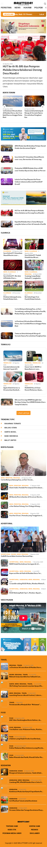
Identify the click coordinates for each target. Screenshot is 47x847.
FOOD (11, 718)
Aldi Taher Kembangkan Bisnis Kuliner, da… (25, 720)
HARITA (11, 684)
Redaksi (34, 829)
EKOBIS (13, 554)
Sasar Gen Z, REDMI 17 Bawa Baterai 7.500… (33, 368)
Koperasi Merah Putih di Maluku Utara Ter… (25, 573)
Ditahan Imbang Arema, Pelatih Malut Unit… (12, 298)
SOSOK (20, 771)
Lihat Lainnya (23, 412)
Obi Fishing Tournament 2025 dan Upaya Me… (26, 686)
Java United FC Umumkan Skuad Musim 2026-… (12, 254)
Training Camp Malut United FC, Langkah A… (33, 277)
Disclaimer (35, 833)
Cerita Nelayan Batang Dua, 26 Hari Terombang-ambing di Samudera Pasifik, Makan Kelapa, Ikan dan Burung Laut (30, 311)
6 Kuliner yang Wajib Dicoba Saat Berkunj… (25, 739)
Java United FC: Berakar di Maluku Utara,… (12, 277)
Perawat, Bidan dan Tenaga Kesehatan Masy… (26, 810)
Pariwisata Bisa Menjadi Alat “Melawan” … (25, 704)
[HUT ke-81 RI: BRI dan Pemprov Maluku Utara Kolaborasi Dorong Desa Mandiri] (23, 48)
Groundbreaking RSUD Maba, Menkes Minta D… (27, 583)
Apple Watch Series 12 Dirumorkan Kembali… (11, 389)
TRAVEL (19, 665)
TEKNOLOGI (7, 363)
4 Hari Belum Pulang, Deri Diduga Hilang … (25, 506)
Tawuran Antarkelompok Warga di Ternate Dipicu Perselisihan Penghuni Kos (33, 114)
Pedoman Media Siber (12, 833)
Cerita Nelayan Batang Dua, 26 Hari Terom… (17, 480)
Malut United (10, 440)
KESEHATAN (24, 579)
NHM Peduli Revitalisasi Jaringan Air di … (24, 564)
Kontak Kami (34, 826)
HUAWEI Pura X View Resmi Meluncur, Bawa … (34, 389)
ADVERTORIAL (5, 554)
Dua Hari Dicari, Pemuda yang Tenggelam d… (26, 515)
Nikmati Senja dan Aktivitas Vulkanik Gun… (25, 677)
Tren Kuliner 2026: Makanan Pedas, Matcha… (26, 729)
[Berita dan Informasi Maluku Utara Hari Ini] (23, 3)
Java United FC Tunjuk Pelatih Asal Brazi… (33, 256)
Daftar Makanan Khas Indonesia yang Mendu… (26, 748)
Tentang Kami (12, 826)
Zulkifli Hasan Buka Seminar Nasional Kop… (17, 556)
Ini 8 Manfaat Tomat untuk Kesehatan (23, 801)
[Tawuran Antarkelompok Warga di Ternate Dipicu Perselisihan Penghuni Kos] (34, 101)
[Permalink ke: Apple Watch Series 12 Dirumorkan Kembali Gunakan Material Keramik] (12, 376)
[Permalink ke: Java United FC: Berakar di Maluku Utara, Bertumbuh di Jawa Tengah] (12, 265)
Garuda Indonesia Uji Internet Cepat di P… (11, 368)
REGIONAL (28, 274)
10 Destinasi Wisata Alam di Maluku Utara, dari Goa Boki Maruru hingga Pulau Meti (12, 114)
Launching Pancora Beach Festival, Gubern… (25, 695)
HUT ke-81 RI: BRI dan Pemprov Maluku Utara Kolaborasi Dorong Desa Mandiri (22, 70)
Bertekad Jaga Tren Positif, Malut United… (33, 298)
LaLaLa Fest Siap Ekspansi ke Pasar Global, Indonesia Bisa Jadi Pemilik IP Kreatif (28, 182)
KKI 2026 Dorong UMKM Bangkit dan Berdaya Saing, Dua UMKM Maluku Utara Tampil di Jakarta (30, 402)
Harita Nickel (10, 432)
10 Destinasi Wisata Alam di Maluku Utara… (25, 667)
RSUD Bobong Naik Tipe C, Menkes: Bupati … (25, 593)
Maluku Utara (10, 427)
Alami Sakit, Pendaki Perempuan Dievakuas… (26, 488)
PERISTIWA (9, 478)
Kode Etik (12, 829)
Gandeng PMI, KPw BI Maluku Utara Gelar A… (26, 782)
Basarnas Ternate (12, 423)
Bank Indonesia (11, 436)
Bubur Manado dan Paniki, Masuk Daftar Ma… (26, 757)
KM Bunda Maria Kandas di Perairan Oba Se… (26, 497)
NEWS (27, 251)
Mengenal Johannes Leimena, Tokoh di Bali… (26, 773)
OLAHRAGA (7, 251)
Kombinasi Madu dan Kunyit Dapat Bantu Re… (26, 791)
